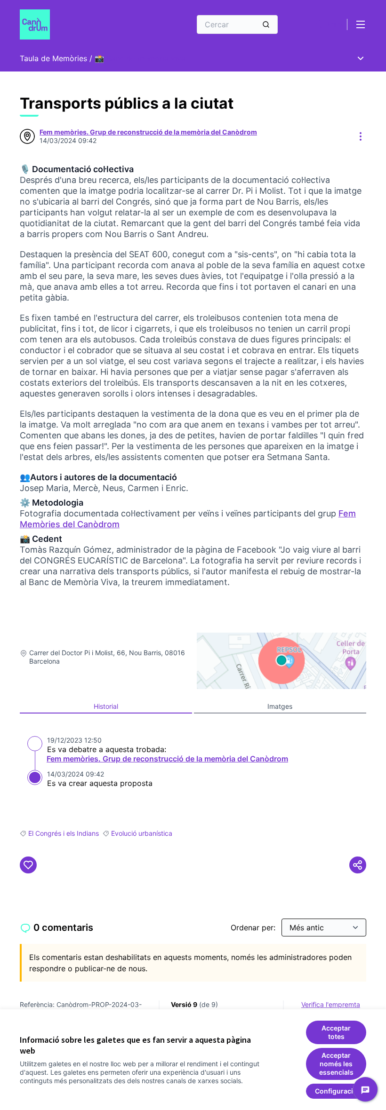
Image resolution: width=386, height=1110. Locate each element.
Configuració (336, 1091)
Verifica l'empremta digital (330, 1008)
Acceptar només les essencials (336, 1063)
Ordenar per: (254, 927)
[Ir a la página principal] (82, 24)
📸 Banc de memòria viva (140, 58)
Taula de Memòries (53, 58)
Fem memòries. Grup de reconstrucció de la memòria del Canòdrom (167, 758)
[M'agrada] (28, 864)
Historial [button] (106, 706)
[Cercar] (265, 24)
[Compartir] (357, 864)
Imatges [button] (279, 706)
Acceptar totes (336, 1032)
